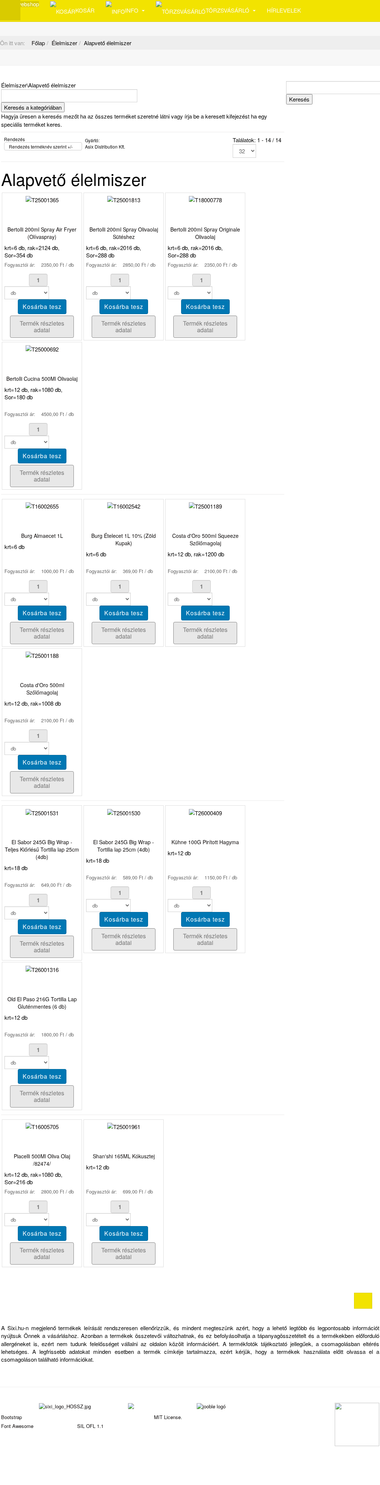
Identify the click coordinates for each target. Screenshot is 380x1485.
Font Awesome (17, 1425)
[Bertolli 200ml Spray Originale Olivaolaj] (205, 199)
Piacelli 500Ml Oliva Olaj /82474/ (42, 1159)
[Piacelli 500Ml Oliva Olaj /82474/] (42, 1126)
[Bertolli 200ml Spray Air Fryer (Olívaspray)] (42, 199)
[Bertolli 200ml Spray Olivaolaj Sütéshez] (123, 199)
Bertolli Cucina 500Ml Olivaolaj (42, 378)
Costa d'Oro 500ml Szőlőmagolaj (42, 688)
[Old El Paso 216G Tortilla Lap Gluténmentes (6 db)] (42, 968)
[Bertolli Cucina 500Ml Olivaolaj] (42, 348)
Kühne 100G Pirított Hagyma (205, 842)
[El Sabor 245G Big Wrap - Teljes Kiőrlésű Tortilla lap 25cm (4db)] (42, 812)
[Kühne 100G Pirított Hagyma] (205, 812)
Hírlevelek (284, 10)
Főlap (38, 43)
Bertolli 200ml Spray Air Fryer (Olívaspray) (41, 233)
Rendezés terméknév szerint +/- (41, 146)
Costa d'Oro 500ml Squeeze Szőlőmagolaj (205, 539)
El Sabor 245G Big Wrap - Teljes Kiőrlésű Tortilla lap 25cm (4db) (42, 849)
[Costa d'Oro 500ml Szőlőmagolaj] (42, 655)
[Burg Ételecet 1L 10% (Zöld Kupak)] (123, 505)
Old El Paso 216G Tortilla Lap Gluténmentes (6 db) (42, 1002)
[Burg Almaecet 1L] (42, 505)
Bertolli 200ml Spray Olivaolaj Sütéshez (123, 233)
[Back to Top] (363, 1301)
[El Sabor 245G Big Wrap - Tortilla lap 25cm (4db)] (123, 812)
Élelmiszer (64, 43)
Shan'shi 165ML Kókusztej (124, 1156)
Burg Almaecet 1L (42, 535)
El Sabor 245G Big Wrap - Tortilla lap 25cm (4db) (123, 845)
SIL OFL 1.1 (90, 1425)
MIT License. (168, 1417)
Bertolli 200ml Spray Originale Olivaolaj (205, 233)
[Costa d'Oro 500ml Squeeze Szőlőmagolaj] (205, 505)
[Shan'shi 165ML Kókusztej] (123, 1126)
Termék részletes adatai (42, 326)
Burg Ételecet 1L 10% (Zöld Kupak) (123, 539)
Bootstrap (11, 1417)
